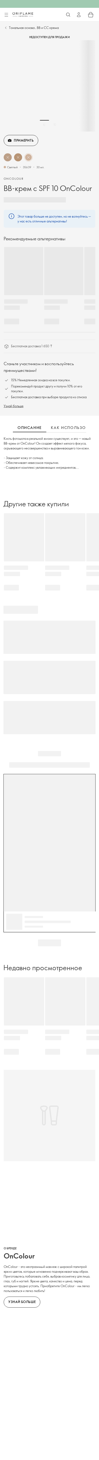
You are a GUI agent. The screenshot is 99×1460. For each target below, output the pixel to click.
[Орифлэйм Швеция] (22, 14)
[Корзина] (91, 15)
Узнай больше (13, 406)
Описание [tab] (29, 427)
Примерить (24, 140)
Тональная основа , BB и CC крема (34, 27)
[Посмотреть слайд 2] (54, 124)
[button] (8, 157)
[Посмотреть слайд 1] (44, 124)
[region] (49, 86)
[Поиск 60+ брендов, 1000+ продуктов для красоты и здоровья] (68, 14)
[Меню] (6, 15)
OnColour (13, 178)
